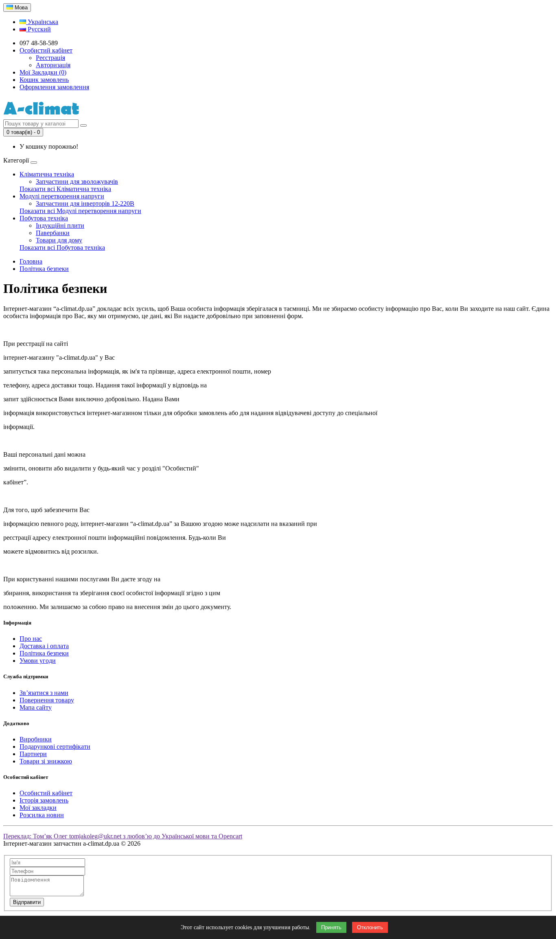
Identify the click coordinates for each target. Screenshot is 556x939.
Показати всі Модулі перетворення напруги (80, 210)
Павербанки (53, 232)
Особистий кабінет (46, 792)
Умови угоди (38, 660)
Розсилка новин (42, 814)
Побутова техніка (44, 218)
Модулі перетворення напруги (62, 196)
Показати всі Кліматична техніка (65, 188)
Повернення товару (47, 700)
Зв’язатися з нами (44, 692)
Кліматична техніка (47, 174)
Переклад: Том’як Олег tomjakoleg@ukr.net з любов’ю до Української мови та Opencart (122, 836)
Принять (331, 927)
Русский (38, 29)
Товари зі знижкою (46, 761)
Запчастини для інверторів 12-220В (85, 203)
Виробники (36, 739)
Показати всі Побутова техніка (62, 247)
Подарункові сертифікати (55, 746)
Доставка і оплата (44, 645)
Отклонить (370, 927)
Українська (42, 21)
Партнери (33, 753)
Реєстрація (50, 57)
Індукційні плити (60, 225)
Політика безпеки (44, 268)
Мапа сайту (36, 707)
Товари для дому (59, 240)
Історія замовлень (44, 800)
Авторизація (53, 65)
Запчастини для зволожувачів (77, 181)
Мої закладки (38, 807)
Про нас (31, 638)
